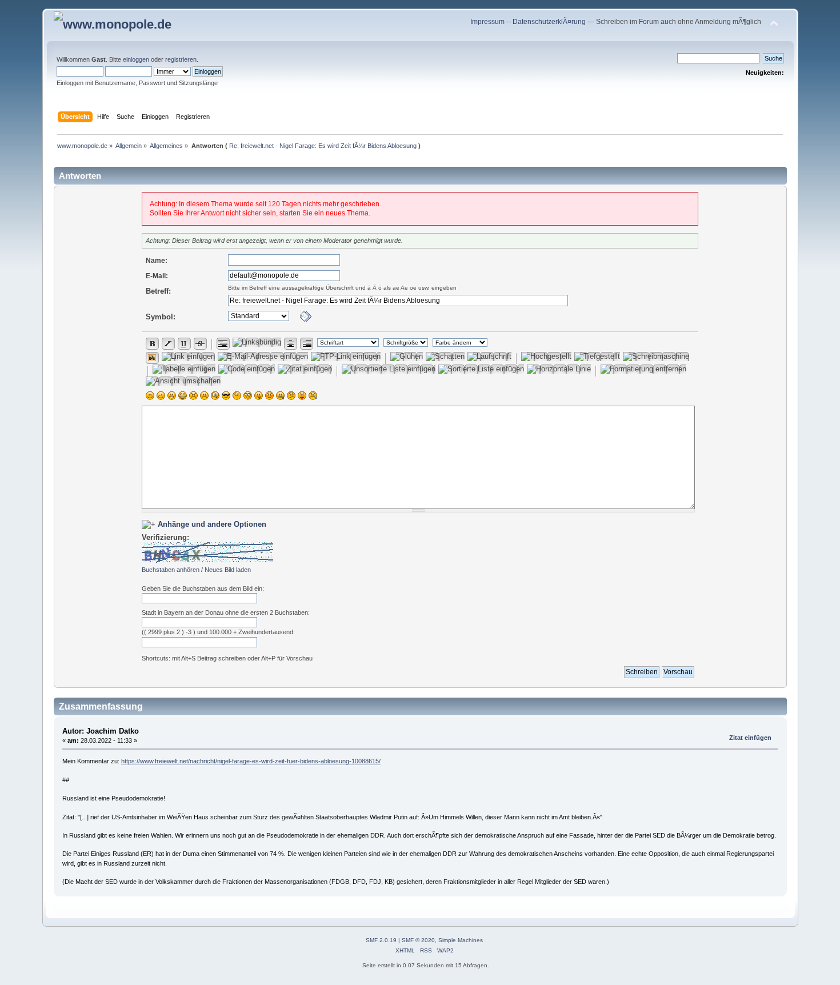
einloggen (136, 59)
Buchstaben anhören (170, 569)
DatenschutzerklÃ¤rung (549, 22)
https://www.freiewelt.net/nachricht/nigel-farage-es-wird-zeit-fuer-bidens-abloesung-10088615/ (251, 761)
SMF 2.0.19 (381, 940)
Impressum (488, 22)
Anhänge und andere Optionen (212, 524)
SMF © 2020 (418, 940)
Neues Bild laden (228, 569)
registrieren (181, 59)
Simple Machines (460, 940)
